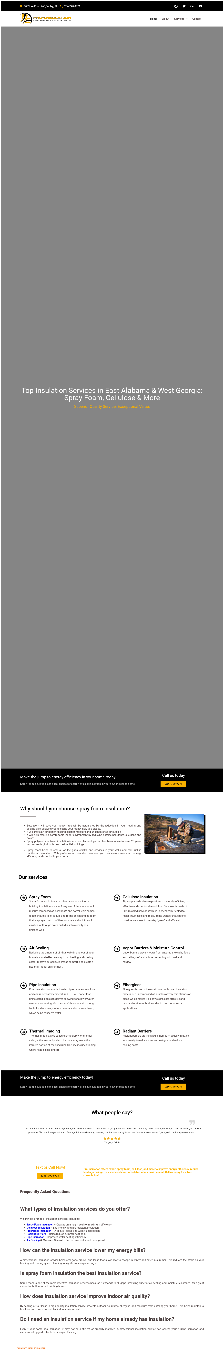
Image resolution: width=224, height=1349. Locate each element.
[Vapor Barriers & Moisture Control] (117, 949)
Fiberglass (132, 984)
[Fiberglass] (117, 985)
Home (153, 18)
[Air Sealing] (23, 949)
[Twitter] (184, 6)
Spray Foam (40, 897)
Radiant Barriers (137, 1031)
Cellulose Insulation (140, 897)
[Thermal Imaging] (23, 1032)
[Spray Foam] (23, 898)
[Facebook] (176, 6)
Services (179, 18)
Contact (196, 18)
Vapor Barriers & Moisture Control (153, 948)
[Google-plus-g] (192, 6)
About (165, 18)
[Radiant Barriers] (117, 1032)
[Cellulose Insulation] (117, 898)
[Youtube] (200, 6)
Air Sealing (39, 948)
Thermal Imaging (44, 1031)
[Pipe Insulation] (23, 985)
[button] (181, 19)
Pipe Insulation (42, 984)
